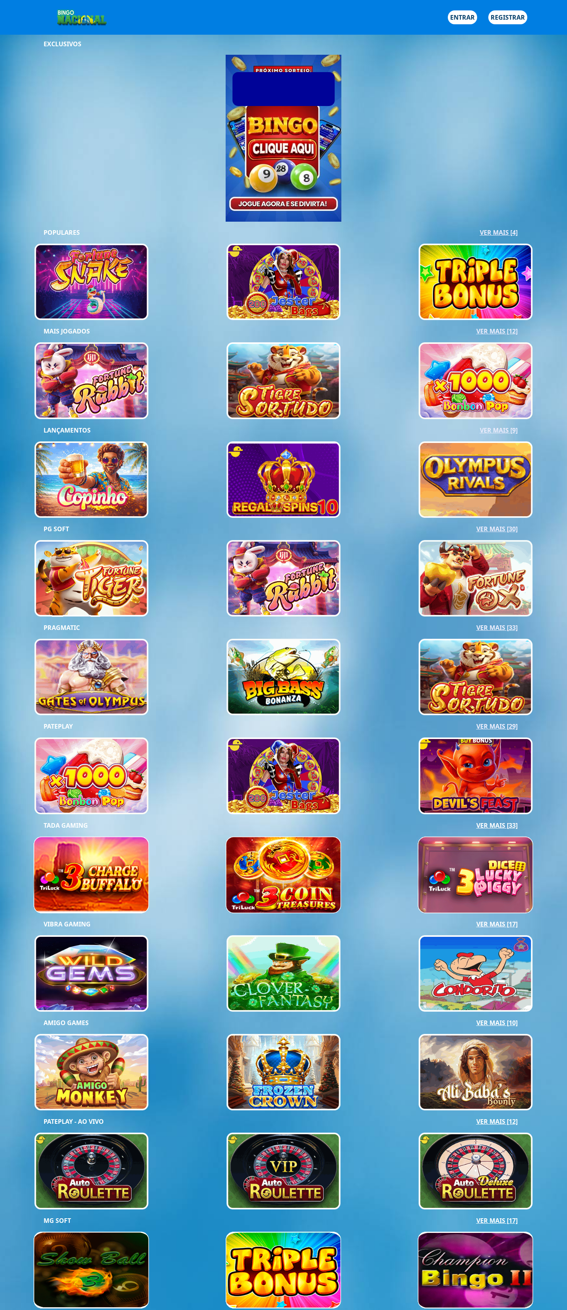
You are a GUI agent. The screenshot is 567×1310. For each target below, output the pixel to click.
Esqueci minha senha (345, 96)
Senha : (204, 65)
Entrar (359, 123)
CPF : (201, 29)
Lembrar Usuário (225, 97)
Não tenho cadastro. (223, 123)
